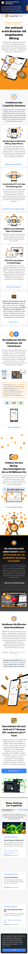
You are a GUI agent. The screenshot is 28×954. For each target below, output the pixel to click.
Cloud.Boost (17, 354)
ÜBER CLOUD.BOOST (14, 427)
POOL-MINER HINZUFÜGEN (14, 507)
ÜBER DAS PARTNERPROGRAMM (14, 583)
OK (15, 950)
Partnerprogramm (12, 566)
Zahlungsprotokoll (15, 662)
